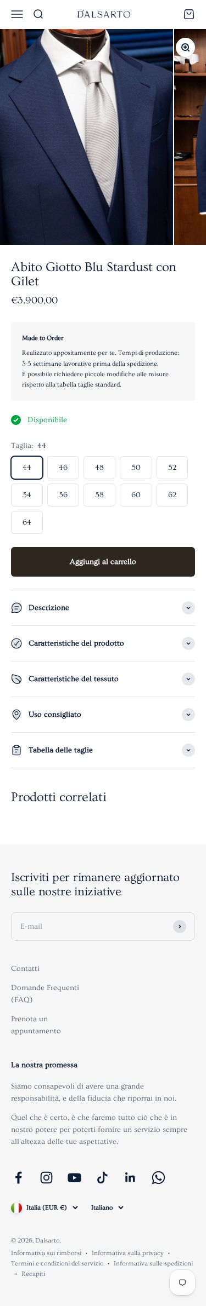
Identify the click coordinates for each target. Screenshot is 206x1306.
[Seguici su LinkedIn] (130, 1177)
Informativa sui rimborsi (46, 1253)
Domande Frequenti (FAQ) (45, 993)
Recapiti (33, 1274)
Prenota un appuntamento (36, 1025)
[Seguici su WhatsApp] (158, 1177)
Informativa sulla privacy (128, 1253)
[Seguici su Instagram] (46, 1177)
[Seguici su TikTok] (102, 1177)
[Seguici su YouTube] (74, 1177)
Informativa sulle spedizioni (153, 1263)
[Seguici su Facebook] (18, 1177)
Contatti (25, 968)
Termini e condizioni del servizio (57, 1263)
